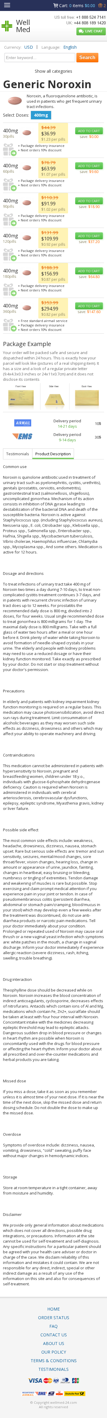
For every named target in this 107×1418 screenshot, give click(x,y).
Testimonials (17, 453)
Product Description (53, 453)
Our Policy (53, 1352)
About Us (53, 1343)
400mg (41, 115)
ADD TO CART (89, 131)
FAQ (53, 1326)
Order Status (53, 1317)
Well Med (23, 25)
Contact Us (53, 1335)
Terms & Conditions (54, 1360)
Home (53, 1309)
